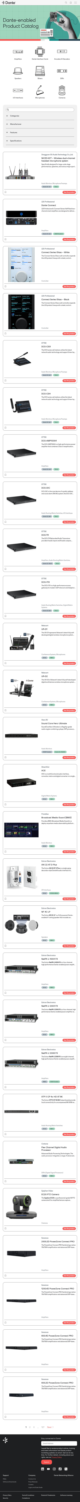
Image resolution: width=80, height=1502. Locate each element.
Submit (46, 1462)
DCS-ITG (45, 582)
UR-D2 (44, 676)
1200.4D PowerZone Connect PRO (57, 1288)
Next (49, 1427)
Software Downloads (9, 1482)
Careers (30, 1484)
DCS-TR (45, 535)
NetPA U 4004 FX (49, 959)
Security (5, 1498)
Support (6, 1475)
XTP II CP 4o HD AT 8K (52, 1096)
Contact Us (32, 1479)
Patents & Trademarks (48, 1495)
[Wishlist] (71, 2)
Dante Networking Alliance (63, 1475)
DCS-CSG (46, 346)
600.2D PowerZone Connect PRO (57, 1383)
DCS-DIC (45, 488)
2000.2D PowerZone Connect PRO (58, 1241)
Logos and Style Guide (35, 1487)
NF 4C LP (45, 912)
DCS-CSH (46, 393)
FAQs (4, 1479)
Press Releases (32, 1482)
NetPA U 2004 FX (49, 1006)
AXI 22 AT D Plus (49, 864)
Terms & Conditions (28, 1495)
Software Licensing (66, 1495)
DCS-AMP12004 (49, 440)
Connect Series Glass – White (55, 252)
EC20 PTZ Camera (50, 1194)
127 (42, 1427)
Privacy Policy (57, 1457)
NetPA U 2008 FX (49, 1053)
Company (31, 1475)
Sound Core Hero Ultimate (54, 723)
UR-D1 (44, 629)
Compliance (26, 1498)
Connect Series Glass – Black (55, 299)
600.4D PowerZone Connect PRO (57, 1335)
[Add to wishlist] (5, 192)
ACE (43, 770)
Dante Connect (48, 205)
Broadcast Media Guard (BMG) (56, 817)
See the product (69, 192)
